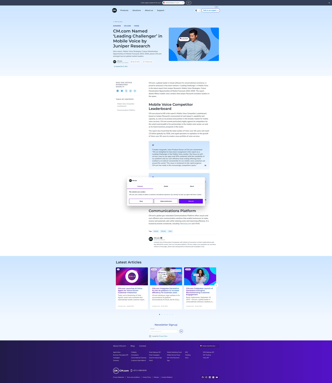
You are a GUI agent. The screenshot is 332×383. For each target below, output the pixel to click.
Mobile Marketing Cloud (174, 352)
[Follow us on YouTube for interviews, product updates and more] (217, 377)
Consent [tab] (140, 186)
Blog (133, 346)
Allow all (190, 201)
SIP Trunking (207, 355)
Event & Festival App (155, 358)
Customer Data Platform (138, 360)
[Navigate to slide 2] (162, 314)
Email (152, 329)
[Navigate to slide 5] (170, 314)
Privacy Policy (163, 336)
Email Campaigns (154, 355)
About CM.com (119, 346)
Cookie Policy (147, 377)
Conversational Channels (138, 358)
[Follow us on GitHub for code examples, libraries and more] (202, 377)
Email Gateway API (155, 352)
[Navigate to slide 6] (172, 314)
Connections (135, 355)
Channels (116, 360)
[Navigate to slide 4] (167, 314)
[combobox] (173, 2)
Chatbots (134, 352)
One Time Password (173, 358)
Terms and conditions (133, 377)
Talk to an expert (209, 10)
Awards (117, 26)
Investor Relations (167, 377)
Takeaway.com (185, 223)
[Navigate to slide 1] (159, 314)
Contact (142, 346)
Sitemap (156, 377)
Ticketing (187, 355)
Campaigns (116, 358)
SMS (186, 352)
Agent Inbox (116, 352)
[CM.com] (114, 10)
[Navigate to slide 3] (164, 314)
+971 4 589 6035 (140, 370)
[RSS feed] (213, 377)
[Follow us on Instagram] (206, 377)
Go (189, 3)
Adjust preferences (166, 201)
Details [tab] (166, 186)
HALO (151, 360)
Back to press (118, 22)
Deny (141, 201)
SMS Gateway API (208, 352)
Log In (216, 7)
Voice (136, 26)
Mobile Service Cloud (173, 355)
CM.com (127, 26)
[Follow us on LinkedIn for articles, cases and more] (209, 377)
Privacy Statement (118, 377)
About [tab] (192, 186)
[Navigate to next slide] (216, 285)
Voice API (206, 358)
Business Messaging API (120, 355)
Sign (168, 360)
